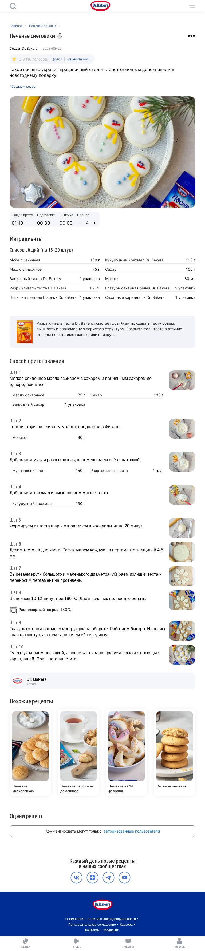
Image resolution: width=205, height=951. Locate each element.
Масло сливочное (26, 269)
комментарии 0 (78, 59)
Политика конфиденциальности (111, 919)
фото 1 (57, 59)
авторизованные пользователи (132, 831)
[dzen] (92, 878)
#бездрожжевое (23, 86)
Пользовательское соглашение (92, 924)
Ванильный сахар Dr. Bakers (35, 278)
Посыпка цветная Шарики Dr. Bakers (43, 297)
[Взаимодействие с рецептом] (191, 35)
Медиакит (111, 930)
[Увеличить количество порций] (94, 223)
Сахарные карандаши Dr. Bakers (134, 297)
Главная (16, 26)
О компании (74, 919)
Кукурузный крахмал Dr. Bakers (134, 260)
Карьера (126, 924)
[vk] (76, 878)
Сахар (111, 269)
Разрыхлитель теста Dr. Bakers (38, 288)
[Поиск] (13, 6)
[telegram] (108, 878)
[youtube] (125, 878)
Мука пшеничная (25, 260)
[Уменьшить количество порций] (80, 223)
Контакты (92, 930)
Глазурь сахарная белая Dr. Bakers (137, 288)
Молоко (112, 278)
